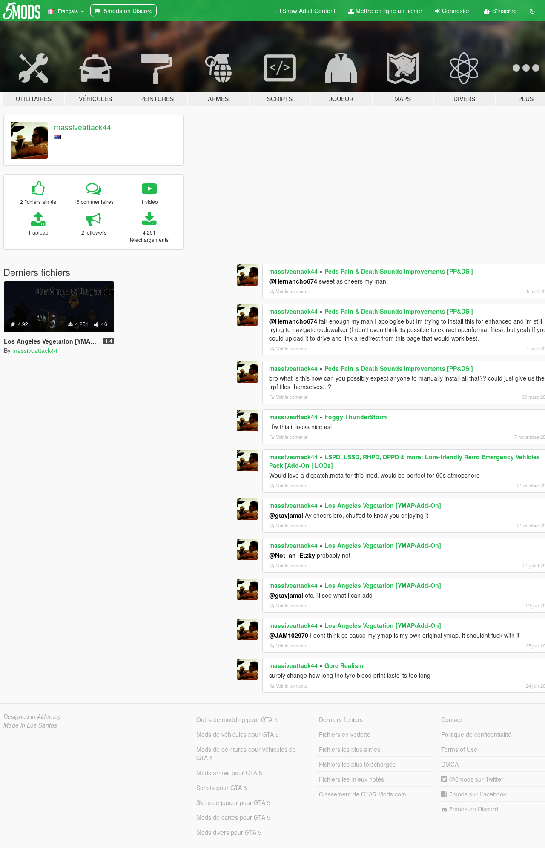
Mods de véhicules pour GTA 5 (237, 734)
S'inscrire (503, 10)
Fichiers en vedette (344, 734)
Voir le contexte (291, 291)
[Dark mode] (532, 10)
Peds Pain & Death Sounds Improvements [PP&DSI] (398, 271)
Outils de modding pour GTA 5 (237, 719)
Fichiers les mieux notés (351, 779)
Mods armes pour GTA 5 (229, 772)
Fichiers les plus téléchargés (357, 764)
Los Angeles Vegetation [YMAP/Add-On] (382, 505)
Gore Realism (343, 665)
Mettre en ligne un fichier (388, 10)
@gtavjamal (286, 515)
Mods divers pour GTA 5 (228, 832)
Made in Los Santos (30, 725)
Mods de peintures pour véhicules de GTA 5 (246, 753)
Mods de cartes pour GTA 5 (233, 817)
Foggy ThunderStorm (355, 417)
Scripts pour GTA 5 (221, 787)
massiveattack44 (82, 126)
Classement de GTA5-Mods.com (362, 794)
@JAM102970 (288, 635)
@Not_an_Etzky (292, 555)
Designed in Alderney (32, 716)
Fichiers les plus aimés (349, 749)
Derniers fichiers (341, 719)
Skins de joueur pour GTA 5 (233, 802)
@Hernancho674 (293, 281)
